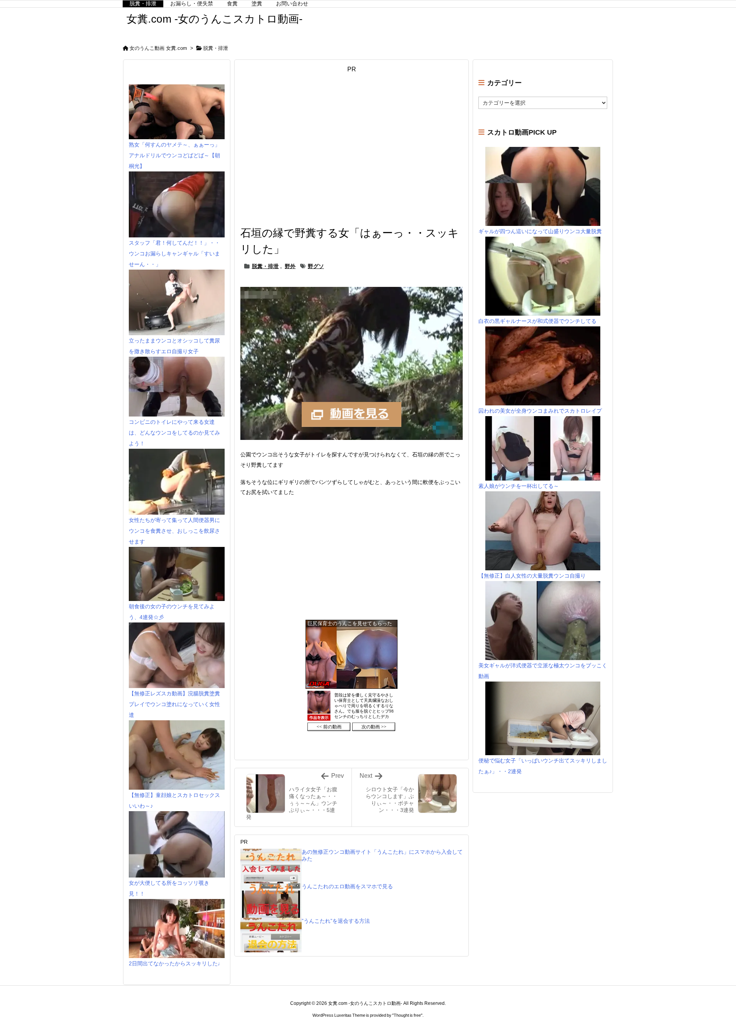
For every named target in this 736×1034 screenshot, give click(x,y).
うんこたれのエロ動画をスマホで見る (347, 886)
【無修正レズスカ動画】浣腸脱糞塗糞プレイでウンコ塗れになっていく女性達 (174, 704)
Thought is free (407, 1015)
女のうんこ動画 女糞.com (158, 48)
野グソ (316, 266)
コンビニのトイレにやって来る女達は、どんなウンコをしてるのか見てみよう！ (174, 432)
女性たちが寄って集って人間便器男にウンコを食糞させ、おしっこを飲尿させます (174, 531)
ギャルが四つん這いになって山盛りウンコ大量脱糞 (540, 231)
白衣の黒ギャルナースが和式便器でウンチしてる (537, 321)
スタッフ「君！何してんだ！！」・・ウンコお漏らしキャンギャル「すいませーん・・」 (174, 253)
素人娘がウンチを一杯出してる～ (518, 486)
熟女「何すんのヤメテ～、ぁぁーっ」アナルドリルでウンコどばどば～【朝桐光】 (174, 155)
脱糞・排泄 (215, 48)
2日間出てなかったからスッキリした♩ (176, 963)
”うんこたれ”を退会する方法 (336, 921)
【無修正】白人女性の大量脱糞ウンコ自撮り (532, 576)
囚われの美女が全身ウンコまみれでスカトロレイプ (540, 411)
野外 (290, 266)
